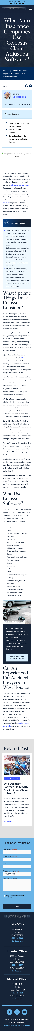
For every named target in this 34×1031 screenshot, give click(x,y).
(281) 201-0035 (17, 3)
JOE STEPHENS (19, 97)
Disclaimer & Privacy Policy (13, 1025)
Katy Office (17, 924)
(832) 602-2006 (17, 938)
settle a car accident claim (20, 185)
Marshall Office (17, 979)
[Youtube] (24, 1012)
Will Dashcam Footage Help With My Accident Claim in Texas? (16, 788)
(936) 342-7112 (17, 993)
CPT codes (25, 358)
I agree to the (14, 896)
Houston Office (17, 951)
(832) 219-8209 (17, 965)
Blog (9, 71)
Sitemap (28, 1025)
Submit (17, 906)
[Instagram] (17, 1012)
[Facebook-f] (9, 1012)
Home (4, 71)
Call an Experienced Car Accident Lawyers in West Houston (18, 139)
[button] (30, 9)
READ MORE (8, 821)
